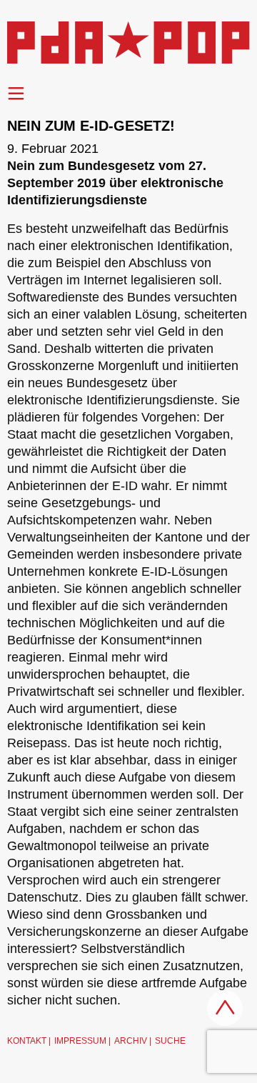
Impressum (80, 1041)
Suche (170, 1041)
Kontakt (26, 1041)
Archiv (130, 1041)
